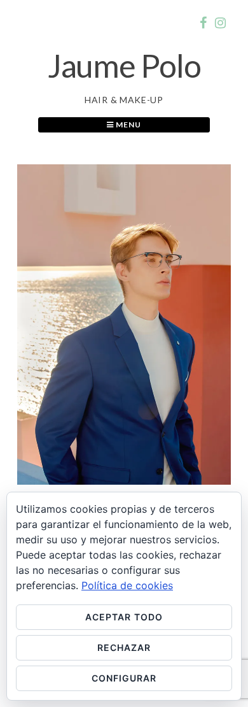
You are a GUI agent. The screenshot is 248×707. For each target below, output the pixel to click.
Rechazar (124, 647)
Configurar (124, 678)
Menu (127, 124)
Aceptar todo (124, 616)
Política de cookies (127, 585)
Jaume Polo (124, 65)
